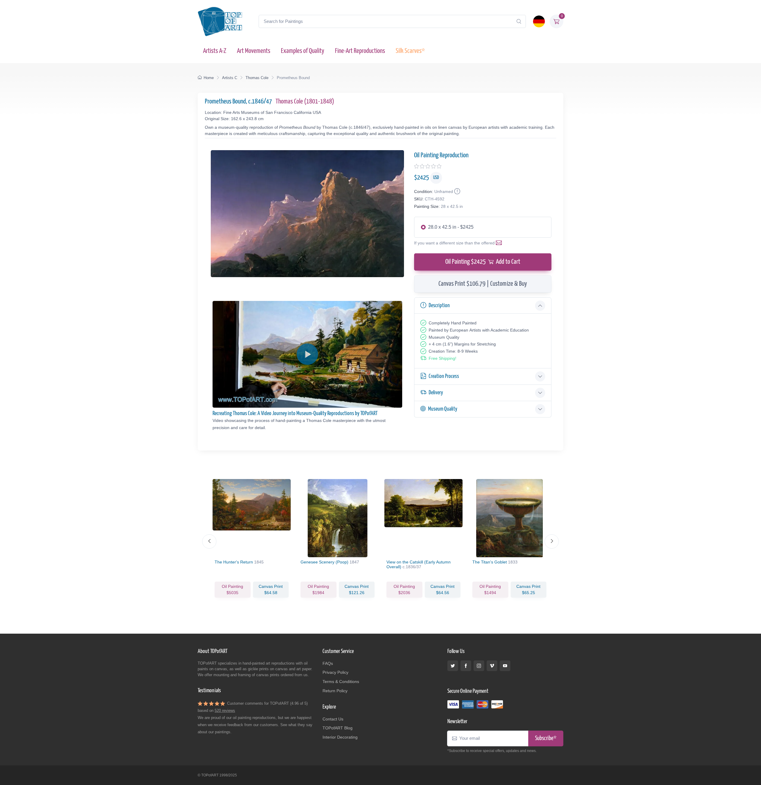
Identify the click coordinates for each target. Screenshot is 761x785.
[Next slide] (552, 541)
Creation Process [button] (444, 376)
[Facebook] (465, 665)
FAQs (328, 663)
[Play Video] (307, 354)
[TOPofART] (220, 21)
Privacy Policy (335, 672)
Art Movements (253, 51)
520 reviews (225, 710)
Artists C (229, 78)
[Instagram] (479, 665)
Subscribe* (545, 738)
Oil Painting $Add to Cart (482, 261)
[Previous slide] (209, 541)
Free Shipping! (442, 358)
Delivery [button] (436, 392)
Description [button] (439, 305)
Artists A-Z (214, 51)
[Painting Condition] (456, 191)
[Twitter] (452, 665)
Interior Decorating (340, 737)
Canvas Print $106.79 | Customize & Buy (482, 283)
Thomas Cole (257, 78)
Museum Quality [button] (442, 409)
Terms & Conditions (341, 681)
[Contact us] (500, 243)
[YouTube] (505, 665)
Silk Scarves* (410, 51)
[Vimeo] (492, 665)
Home (209, 78)
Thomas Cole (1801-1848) (305, 101)
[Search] (518, 21)
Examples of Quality (302, 51)
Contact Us (333, 719)
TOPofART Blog (338, 728)
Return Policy (335, 690)
